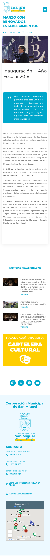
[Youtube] (37, 383)
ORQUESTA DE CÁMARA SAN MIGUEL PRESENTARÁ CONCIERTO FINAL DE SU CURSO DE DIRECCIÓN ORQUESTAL (33, 319)
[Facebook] (29, 383)
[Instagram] (13, 383)
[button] (45, 9)
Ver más (24, 295)
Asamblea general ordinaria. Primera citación (33, 303)
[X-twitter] (21, 383)
